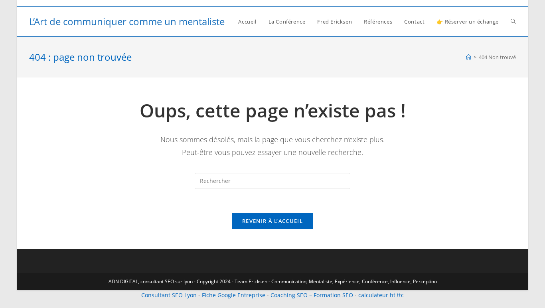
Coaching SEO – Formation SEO (312, 295)
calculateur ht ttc (381, 295)
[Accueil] (468, 57)
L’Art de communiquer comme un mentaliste (127, 21)
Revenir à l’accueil (272, 221)
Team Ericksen (251, 281)
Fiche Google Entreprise (233, 295)
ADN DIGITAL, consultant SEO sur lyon (151, 281)
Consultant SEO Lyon (169, 295)
